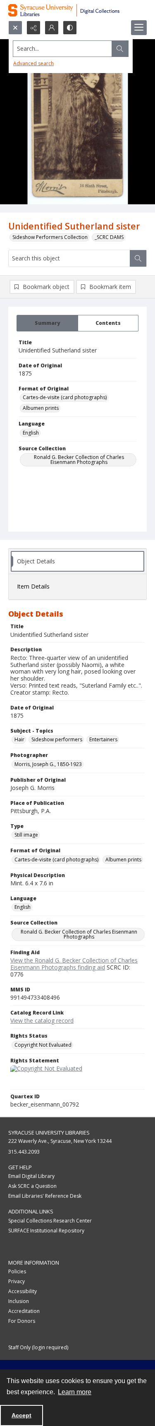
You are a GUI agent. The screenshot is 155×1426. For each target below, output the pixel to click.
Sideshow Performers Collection (50, 237)
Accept (21, 1415)
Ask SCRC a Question (32, 1186)
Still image (26, 834)
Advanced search (33, 63)
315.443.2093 (24, 1151)
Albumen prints (41, 407)
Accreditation (24, 1311)
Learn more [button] (74, 1391)
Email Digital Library (31, 1176)
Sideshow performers (56, 739)
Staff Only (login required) (38, 1347)
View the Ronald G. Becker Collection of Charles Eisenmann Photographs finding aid (74, 963)
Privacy (16, 1281)
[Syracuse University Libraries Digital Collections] (77, 10)
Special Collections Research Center (50, 1220)
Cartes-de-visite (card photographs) (65, 397)
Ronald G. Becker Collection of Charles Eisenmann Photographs (79, 460)
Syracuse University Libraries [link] (49, 1132)
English (31, 432)
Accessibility (22, 1291)
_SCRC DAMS (109, 237)
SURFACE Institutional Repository (46, 1230)
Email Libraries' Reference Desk (44, 1195)
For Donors (21, 1320)
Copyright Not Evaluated (43, 1044)
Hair (19, 739)
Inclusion (18, 1301)
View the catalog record (42, 1020)
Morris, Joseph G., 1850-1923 (48, 764)
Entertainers (103, 739)
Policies (17, 1271)
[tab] (47, 323)
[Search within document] (138, 258)
